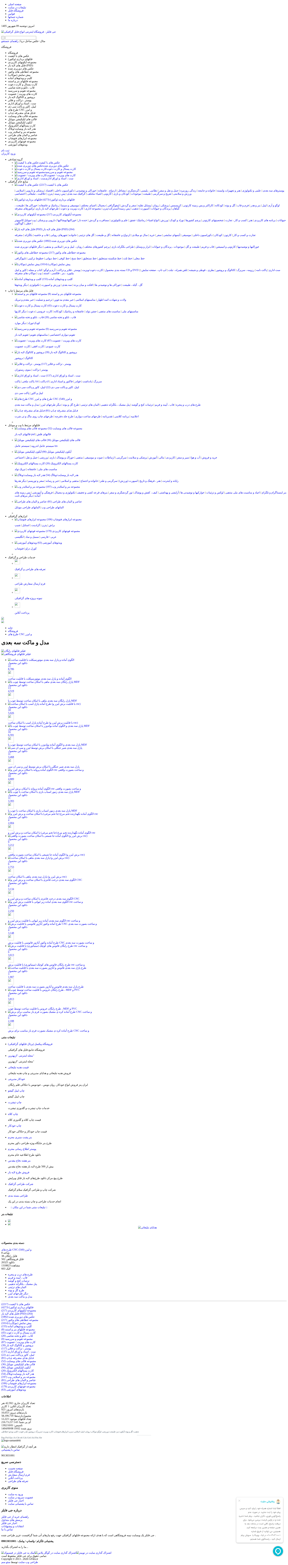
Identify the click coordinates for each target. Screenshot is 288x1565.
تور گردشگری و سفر (120, 492)
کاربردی (170, 457)
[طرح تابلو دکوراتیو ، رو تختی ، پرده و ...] (2, 618)
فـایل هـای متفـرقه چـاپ (61, 410)
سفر (159, 235)
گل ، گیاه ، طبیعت (132, 284)
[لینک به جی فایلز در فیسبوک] (18, 1552)
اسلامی (20, 190)
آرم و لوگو (49, 270)
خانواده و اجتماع (89, 480)
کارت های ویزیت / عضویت (61, 175)
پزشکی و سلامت (137, 457)
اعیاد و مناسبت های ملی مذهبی (242, 492)
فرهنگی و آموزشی (42, 492)
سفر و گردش (128, 205)
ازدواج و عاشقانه (121, 235)
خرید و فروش (209, 457)
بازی (52, 457)
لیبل (264, 205)
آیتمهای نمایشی (171, 235)
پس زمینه (59, 193)
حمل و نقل (32, 457)
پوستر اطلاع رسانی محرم (22, 1149)
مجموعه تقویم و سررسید (59, 172)
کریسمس (175, 205)
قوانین (11, 13)
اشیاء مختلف (94, 193)
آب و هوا (195, 457)
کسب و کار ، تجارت (236, 220)
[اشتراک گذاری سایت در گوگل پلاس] (55, 1552)
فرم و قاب (243, 205)
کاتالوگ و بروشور (225, 270)
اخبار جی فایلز (16, 1500)
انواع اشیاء (153, 220)
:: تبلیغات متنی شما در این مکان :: (27, 1207)
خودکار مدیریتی (16, 1079)
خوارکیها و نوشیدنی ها (192, 492)
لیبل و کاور (37, 393)
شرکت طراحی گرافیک (20, 1184)
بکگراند (28, 235)
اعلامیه (135, 416)
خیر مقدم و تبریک (24, 299)
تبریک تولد (20, 469)
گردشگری (133, 190)
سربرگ (98, 381)
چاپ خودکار (14, 1125)
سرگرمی (121, 457)
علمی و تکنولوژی (251, 190)
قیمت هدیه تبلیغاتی (18, 1067)
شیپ (17, 525)
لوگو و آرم (274, 205)
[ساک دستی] (9, 1221)
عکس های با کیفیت (49, 162)
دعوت (31, 311)
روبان (156, 205)
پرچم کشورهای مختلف (97, 246)
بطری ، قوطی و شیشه (201, 270)
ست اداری (274, 270)
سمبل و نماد (32, 536)
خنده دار (82, 220)
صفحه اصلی (15, 4)
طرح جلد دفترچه (64, 416)
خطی (28, 223)
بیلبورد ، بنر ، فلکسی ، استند (58, 273)
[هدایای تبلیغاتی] (147, 1232)
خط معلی (139, 258)
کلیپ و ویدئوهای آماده (57, 279)
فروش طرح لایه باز (18, 1172)
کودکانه (219, 205)
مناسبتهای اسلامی (86, 299)
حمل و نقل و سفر (168, 190)
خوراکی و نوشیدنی (86, 190)
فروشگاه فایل (16, 10)
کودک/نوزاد (34, 323)
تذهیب (135, 208)
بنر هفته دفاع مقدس (19, 1160)
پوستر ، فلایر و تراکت (68, 270)
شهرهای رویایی (58, 235)
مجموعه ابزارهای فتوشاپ (64, 519)
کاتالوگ (29, 358)
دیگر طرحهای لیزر (51, 404)
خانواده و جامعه (206, 190)
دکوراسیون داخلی (64, 190)
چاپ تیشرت (15, 1102)
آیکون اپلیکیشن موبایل (56, 451)
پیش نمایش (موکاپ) (55, 264)
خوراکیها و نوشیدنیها (248, 246)
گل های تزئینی (86, 235)
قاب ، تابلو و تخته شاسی (60, 317)
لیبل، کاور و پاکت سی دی (62, 387)
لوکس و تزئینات (215, 492)
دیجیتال (102, 205)
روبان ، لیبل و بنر (73, 246)
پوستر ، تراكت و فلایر (56, 363)
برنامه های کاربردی (265, 220)
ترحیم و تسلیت (44, 299)
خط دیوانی (51, 258)
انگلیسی (19, 536)
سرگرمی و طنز (108, 480)
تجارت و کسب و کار (244, 235)
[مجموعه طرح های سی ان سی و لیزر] (2, 622)
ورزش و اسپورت (50, 284)
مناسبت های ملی (47, 469)
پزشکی (165, 205)
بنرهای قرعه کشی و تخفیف (92, 492)
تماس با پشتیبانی (10, 1449)
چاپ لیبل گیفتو (16, 1090)
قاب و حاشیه (41, 235)
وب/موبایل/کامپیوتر (25, 220)
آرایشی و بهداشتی (169, 492)
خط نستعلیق (90, 258)
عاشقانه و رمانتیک (74, 311)
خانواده (73, 235)
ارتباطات (109, 457)
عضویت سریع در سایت (20, 1497)
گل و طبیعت (103, 235)
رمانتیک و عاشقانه (49, 205)
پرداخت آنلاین (15, 1478)
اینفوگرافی (113, 205)
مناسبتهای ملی (130, 311)
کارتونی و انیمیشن (226, 246)
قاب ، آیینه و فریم (164, 404)
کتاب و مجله (35, 270)
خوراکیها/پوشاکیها (66, 220)
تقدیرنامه (107, 416)
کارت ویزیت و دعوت (71, 208)
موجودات (136, 193)
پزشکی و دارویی (35, 190)
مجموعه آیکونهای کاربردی (63, 214)
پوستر (44, 369)
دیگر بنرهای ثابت (24, 495)
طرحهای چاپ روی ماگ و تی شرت (34, 416)
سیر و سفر (183, 457)
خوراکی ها (31, 205)
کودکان (218, 235)
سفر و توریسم (36, 480)
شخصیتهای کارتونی (212, 220)
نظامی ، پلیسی (149, 190)
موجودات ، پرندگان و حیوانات (168, 246)
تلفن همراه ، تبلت (177, 270)
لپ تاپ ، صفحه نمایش (154, 270)
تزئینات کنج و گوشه (142, 404)
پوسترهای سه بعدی (273, 190)
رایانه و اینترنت (170, 480)
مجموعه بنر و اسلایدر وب (62, 486)
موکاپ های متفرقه (25, 273)
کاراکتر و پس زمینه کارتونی (198, 205)
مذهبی (79, 457)
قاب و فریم (207, 246)
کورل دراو (31, 548)
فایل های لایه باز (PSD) (58, 229)
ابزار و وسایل (143, 246)
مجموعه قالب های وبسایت (64, 428)
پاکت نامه (261, 270)
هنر (250, 220)
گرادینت (35, 525)
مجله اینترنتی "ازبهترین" (21, 1055)
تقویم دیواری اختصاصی (62, 334)
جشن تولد (91, 311)
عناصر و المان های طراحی (64, 501)
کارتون (228, 235)
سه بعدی (67, 284)
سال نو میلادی (140, 235)
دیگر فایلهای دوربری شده (28, 246)
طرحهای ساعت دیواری (88, 416)
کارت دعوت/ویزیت (92, 270)
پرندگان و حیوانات (160, 208)
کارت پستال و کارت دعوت (61, 168)
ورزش (164, 220)
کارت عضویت (22, 346)
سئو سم (5, 1562)
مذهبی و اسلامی (70, 480)
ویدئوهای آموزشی (49, 542)
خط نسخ (76, 258)
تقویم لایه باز (21, 334)
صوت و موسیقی (94, 457)
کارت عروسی (44, 311)
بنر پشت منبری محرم (20, 1137)
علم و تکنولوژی (119, 220)
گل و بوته (230, 205)
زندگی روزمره (188, 190)
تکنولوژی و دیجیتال (64, 492)
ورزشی (44, 457)
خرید (152, 235)
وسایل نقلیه (144, 205)
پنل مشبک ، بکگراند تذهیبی (115, 404)
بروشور (19, 358)
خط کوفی (64, 258)
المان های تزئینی (90, 404)
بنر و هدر (255, 205)
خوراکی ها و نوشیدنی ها (108, 284)
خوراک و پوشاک (65, 457)
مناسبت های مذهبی (109, 311)
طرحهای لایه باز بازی (47, 208)
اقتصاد (49, 190)
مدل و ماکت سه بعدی (27, 404)
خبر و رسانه (52, 480)
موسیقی (186, 235)
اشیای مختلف (88, 205)
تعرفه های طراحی (18, 1481)
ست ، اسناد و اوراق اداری (59, 178)
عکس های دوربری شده (56, 165)
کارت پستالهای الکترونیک (61, 463)
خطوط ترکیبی (36, 258)
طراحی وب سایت (28, 1562)
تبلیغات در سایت (17, 7)
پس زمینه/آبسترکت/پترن (116, 208)
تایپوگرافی (20, 258)
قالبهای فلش (44, 434)
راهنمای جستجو (9, 41)
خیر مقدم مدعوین (64, 299)
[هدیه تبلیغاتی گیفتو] (9, 1224)
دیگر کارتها (20, 311)
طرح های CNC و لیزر (56, 398)
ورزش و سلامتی (182, 193)
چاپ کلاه (13, 1114)
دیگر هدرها (20, 480)
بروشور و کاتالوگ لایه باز (60, 352)
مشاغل (122, 190)
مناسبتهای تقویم (39, 334)
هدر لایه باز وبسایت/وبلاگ (61, 475)
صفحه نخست (15, 1468)
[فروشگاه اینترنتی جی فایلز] (28, 31)
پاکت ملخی (28, 381)
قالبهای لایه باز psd (25, 434)
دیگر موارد (20, 323)
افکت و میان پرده (83, 284)
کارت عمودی (53, 346)
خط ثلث (127, 258)
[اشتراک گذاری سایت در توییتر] (93, 1552)
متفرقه (19, 235)
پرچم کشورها (193, 220)
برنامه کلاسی (121, 416)
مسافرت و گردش (99, 220)
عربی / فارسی (48, 536)
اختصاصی (20, 193)
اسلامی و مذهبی (53, 246)
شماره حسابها (15, 16)
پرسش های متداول (11, 1520)
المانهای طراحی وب (53, 507)
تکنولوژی (35, 284)
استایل (25, 525)
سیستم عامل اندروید (42, 445)
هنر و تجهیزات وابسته (228, 190)
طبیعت (147, 193)
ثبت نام (5, 150)
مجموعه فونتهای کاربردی (62, 531)
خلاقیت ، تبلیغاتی (36, 193)
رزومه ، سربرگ (245, 270)
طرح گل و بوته (71, 404)
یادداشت (87, 381)
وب (40, 273)
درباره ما (13, 20)
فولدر (77, 381)
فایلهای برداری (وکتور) (58, 199)
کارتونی (107, 193)
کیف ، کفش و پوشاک (145, 492)
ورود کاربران (8, 153)
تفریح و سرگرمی (162, 193)
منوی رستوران (23, 369)
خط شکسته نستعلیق (109, 258)
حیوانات (281, 220)
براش (52, 525)
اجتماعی (19, 457)
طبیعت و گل (193, 246)
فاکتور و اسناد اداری (62, 381)
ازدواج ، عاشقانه (107, 190)
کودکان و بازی (121, 193)
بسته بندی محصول (115, 270)
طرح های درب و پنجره (188, 404)
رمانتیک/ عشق (138, 220)
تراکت (36, 369)
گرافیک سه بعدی (76, 193)
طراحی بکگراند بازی (123, 246)
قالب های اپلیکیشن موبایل (63, 440)
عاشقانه (31, 469)
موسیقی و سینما (70, 205)
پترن (50, 193)
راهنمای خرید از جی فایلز (15, 1516)
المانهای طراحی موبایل (27, 507)
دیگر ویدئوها (21, 284)
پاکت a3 (44, 381)
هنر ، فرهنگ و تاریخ (150, 480)
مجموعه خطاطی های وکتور (67, 252)
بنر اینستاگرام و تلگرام (274, 492)
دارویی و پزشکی (47, 220)
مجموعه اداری (93, 208)
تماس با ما (7, 1529)
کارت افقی (38, 346)
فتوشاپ (19, 548)
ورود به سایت (15, 1494)
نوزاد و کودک (177, 220)
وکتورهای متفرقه (24, 208)
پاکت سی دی (22, 393)
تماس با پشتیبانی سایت (20, 1503)
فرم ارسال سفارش (19, 1474)
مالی (161, 457)
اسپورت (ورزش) (128, 480)
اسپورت (144, 208)
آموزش (153, 457)
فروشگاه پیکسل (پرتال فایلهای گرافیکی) (30, 1044)
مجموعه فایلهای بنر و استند (64, 293)
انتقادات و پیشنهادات (12, 1526)
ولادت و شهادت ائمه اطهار (111, 299)
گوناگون (19, 223)
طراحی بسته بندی (18, 1195)
